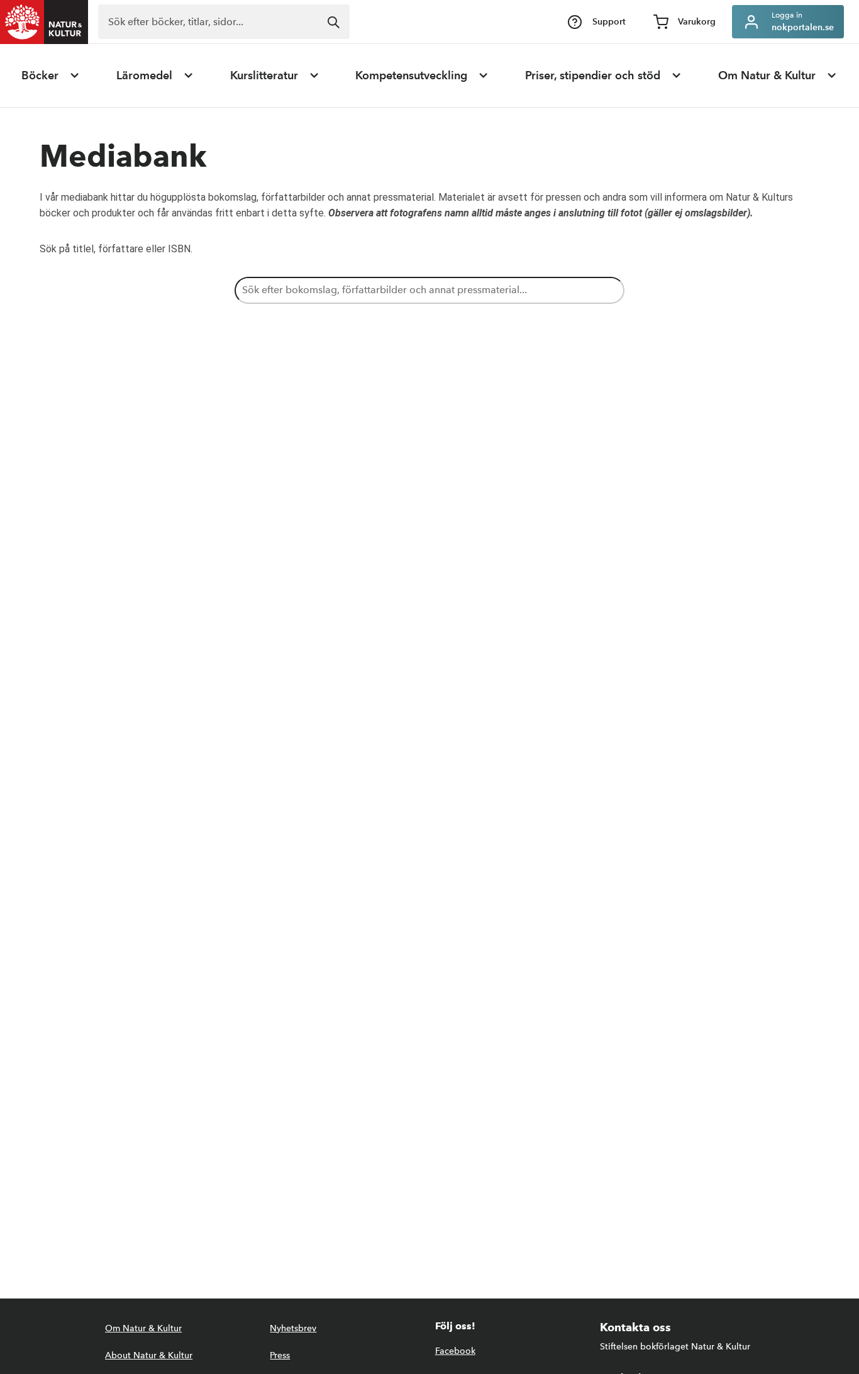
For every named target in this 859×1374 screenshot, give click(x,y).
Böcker (39, 75)
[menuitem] (50, 75)
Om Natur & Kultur (767, 75)
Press (280, 1355)
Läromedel (144, 75)
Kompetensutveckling (411, 75)
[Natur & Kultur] (44, 22)
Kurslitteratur (264, 75)
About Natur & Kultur (148, 1355)
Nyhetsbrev (293, 1328)
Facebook (455, 1351)
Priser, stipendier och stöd (592, 75)
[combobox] (224, 21)
